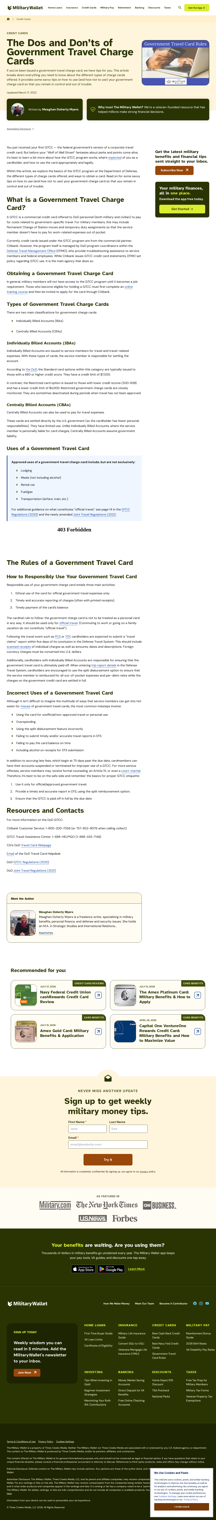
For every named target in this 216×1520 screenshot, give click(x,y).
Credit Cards (89, 7)
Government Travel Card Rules (164, 1356)
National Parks (161, 1396)
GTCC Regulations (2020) (31, 862)
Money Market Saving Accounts (131, 1382)
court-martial (130, 771)
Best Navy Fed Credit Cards (165, 1345)
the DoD (31, 369)
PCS (58, 637)
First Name (77, 1122)
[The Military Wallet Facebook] (195, 1303)
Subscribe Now (172, 170)
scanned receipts (19, 647)
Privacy (144, 1171)
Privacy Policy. (190, 1499)
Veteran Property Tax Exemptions (199, 1398)
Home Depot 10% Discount (162, 1382)
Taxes (167, 7)
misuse (25, 706)
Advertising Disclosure (19, 128)
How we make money (116, 1303)
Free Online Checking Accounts (131, 1402)
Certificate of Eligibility (98, 1345)
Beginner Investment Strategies (97, 1392)
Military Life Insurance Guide (131, 1335)
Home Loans (55, 7)
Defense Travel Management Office (31, 251)
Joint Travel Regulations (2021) (94, 514)
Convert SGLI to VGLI (131, 1343)
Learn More (136, 1269)
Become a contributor (173, 1303)
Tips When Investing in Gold (98, 1382)
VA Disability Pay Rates (200, 1349)
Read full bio (46, 932)
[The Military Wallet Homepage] (25, 8)
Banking (139, 7)
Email (10, 854)
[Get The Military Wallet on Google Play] (111, 1269)
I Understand (181, 1506)
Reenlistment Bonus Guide (198, 1335)
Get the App (195, 7)
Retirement (124, 7)
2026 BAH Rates (196, 1343)
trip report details (103, 665)
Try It (108, 1159)
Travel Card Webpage (36, 845)
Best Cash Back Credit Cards (166, 1335)
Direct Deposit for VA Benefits (131, 1392)
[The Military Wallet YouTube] (207, 1303)
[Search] (180, 7)
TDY (67, 637)
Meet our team (144, 1303)
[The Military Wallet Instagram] (201, 1303)
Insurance (72, 7)
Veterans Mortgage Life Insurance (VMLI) (132, 1351)
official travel (68, 623)
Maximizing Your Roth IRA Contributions (97, 1402)
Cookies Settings (65, 1441)
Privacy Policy (45, 1441)
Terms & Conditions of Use (21, 1441)
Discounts (154, 7)
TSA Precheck (160, 1390)
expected (115, 158)
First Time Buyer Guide (98, 1333)
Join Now (24, 1373)
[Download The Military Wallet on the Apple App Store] (83, 1269)
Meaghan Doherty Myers (60, 109)
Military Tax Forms (197, 1390)
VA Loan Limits (93, 1339)
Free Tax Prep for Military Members (197, 1382)
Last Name (117, 1122)
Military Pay (107, 7)
